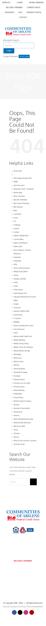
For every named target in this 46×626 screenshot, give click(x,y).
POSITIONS (18, 394)
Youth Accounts (19, 444)
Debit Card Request (21, 243)
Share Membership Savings (23, 419)
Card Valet (17, 214)
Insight (16, 304)
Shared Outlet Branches (22, 423)
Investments (18, 315)
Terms (16, 430)
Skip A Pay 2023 (19, 426)
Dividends (17, 257)
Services (17, 415)
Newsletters (38, 606)
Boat (15, 210)
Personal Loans (19, 387)
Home (16, 282)
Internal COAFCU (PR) (21, 311)
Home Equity (18, 290)
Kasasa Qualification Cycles (23, 325)
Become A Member (20, 200)
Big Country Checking (21, 203)
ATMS (16, 182)
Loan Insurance (19, 329)
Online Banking (19, 369)
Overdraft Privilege (20, 372)
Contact (16, 228)
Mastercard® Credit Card (23, 336)
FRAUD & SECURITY (21, 272)
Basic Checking (19, 196)
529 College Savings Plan (23, 178)
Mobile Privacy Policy (21, 343)
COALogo (17, 225)
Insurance (17, 308)
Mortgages (17, 354)
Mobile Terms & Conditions (23, 347)
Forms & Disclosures (11, 606)
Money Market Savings (22, 351)
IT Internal (17, 318)
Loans (16, 333)
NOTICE (16, 365)
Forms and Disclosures (22, 268)
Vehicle (16, 437)
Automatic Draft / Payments (24, 189)
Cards (16, 218)
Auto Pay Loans (19, 185)
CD (15, 221)
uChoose (17, 433)
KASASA (16, 322)
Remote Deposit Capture (22, 401)
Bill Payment (18, 207)
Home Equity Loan (20, 293)
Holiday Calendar (20, 279)
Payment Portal (19, 379)
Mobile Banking (19, 340)
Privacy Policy (18, 397)
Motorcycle (18, 358)
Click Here (24, 56)
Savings (16, 405)
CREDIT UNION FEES (21, 236)
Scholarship (18, 412)
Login (8, 50)
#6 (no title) (18, 171)
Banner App (18, 192)
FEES (15, 264)
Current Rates (19, 239)
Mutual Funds (18, 361)
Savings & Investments (22, 408)
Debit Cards (18, 246)
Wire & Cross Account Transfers (25, 441)
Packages (17, 376)
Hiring (16, 275)
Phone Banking (19, 390)
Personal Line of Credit (22, 383)
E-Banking (17, 261)
